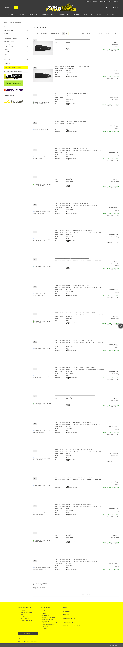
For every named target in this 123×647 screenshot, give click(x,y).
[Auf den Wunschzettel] (50, 40)
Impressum (23, 610)
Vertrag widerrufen (28, 633)
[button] (106, 7)
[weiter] (118, 33)
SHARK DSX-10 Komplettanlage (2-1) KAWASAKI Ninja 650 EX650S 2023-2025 (73, 504)
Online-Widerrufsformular (91, 1)
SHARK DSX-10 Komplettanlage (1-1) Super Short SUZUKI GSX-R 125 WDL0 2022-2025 (75, 340)
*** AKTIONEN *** (8, 30)
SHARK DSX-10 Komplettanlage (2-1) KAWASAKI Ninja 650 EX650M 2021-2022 (73, 477)
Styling (5, 54)
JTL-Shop (115, 645)
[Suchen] (16, 7)
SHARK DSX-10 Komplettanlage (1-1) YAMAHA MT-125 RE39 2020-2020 (71, 176)
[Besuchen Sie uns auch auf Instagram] (23, 638)
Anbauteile (6, 33)
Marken (6, 49)
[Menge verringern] (100, 55)
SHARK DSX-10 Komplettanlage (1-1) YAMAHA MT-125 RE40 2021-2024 (71, 203)
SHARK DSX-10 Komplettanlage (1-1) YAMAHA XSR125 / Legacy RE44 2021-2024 (73, 230)
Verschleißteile (7, 59)
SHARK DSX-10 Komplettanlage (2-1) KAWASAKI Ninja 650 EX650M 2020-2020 (73, 449)
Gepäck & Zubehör (8, 46)
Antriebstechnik (7, 36)
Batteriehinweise (25, 618)
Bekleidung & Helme (9, 41)
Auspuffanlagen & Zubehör (10, 38)
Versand (35, 641)
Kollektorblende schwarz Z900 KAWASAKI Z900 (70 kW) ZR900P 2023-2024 (72, 66)
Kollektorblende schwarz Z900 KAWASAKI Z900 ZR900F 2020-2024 (70, 121)
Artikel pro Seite (55, 33)
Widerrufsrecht (103, 1)
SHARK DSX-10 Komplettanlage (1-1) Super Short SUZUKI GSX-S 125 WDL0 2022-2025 (75, 395)
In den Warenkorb (109, 59)
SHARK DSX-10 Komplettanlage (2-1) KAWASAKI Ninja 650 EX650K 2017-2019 (73, 422)
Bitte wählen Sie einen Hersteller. (13, 67)
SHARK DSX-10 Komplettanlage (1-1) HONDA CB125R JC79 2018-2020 (71, 148)
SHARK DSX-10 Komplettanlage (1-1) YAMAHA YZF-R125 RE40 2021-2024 (72, 285)
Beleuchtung (7, 44)
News (110, 1)
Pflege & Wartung (8, 51)
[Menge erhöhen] (118, 55)
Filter (36, 33)
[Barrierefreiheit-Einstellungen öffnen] (120, 326)
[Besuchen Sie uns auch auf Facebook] (19, 638)
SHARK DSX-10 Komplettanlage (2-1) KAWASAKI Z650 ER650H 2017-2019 (72, 532)
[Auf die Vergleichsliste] (46, 40)
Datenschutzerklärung (26, 612)
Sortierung (44, 33)
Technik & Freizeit (8, 57)
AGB (22, 614)
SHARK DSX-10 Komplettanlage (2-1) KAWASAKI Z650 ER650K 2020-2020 (72, 559)
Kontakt (116, 1)
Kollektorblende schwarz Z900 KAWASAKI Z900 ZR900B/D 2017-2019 (71, 93)
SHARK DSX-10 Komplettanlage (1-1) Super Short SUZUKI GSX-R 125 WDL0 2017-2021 (75, 313)
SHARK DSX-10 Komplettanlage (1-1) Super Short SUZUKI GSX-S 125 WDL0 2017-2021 (75, 367)
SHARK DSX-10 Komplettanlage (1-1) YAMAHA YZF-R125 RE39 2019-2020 (72, 258)
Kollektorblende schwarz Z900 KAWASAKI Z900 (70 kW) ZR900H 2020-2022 (72, 39)
